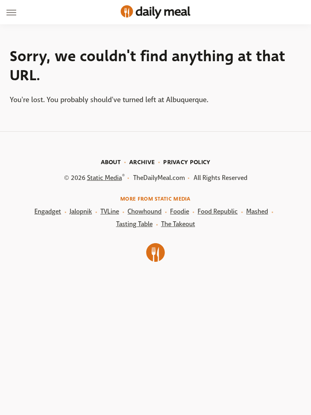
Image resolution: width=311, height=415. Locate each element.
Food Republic (218, 211)
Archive (142, 162)
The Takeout (178, 224)
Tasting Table (134, 224)
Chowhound (145, 211)
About (111, 162)
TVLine (109, 211)
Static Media (104, 177)
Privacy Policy (186, 162)
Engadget (47, 211)
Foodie (179, 211)
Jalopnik (81, 211)
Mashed (257, 211)
